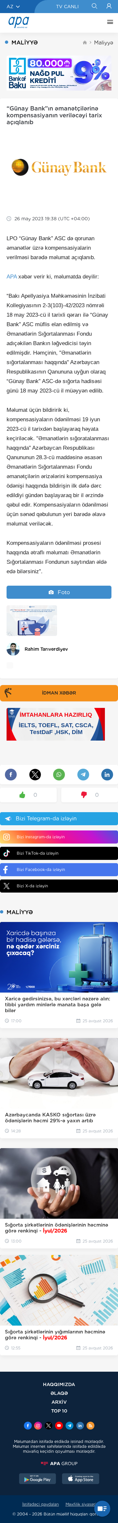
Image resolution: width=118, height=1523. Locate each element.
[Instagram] (38, 1426)
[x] (48, 1426)
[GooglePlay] (37, 1479)
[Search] (94, 6)
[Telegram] (69, 1426)
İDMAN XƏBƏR (59, 692)
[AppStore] (80, 1479)
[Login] (109, 6)
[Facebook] (28, 1426)
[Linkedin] (80, 1426)
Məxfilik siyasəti (81, 1504)
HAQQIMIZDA (59, 1384)
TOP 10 (59, 1411)
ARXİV (59, 1402)
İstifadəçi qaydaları (40, 1504)
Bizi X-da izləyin (32, 885)
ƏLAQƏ (59, 1393)
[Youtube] (59, 1426)
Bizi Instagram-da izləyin (41, 836)
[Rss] (90, 1426)
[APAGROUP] (59, 1463)
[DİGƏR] (108, 23)
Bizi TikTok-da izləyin (37, 853)
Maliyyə (103, 43)
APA (12, 277)
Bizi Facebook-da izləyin (41, 869)
